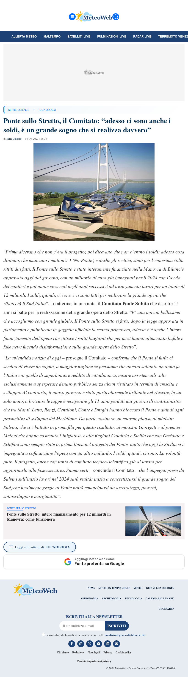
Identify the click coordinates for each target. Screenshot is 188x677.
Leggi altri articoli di (42, 546)
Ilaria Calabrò (14, 138)
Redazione (78, 652)
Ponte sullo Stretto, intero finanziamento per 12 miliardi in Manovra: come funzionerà (59, 516)
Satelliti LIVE (78, 36)
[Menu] (72, 16)
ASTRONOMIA (89, 598)
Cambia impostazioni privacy (94, 661)
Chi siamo (63, 652)
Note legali (94, 652)
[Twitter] (89, 643)
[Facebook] (71, 643)
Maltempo (52, 36)
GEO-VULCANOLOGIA (160, 588)
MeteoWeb (120, 668)
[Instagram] (80, 643)
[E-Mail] (116, 643)
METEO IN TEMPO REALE (114, 588)
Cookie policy (123, 652)
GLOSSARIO (166, 609)
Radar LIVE (142, 36)
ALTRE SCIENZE (18, 109)
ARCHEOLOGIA (111, 598)
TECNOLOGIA (47, 109)
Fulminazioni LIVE (111, 36)
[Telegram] (98, 643)
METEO (138, 588)
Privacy (107, 652)
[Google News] (107, 643)
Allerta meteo (24, 36)
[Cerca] (115, 16)
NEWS (91, 588)
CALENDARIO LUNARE (160, 598)
